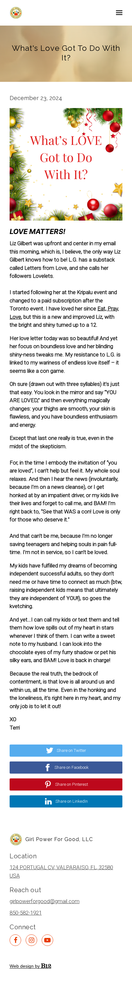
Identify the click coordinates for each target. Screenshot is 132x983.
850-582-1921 (26, 912)
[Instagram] (31, 940)
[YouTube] (47, 940)
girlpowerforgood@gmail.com (44, 901)
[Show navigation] (117, 13)
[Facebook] (15, 940)
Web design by (25, 966)
